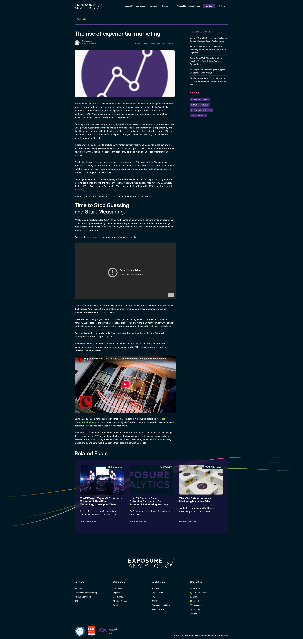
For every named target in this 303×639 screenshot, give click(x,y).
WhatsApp (197, 588)
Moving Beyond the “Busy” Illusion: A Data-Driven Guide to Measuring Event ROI (208, 81)
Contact (209, 6)
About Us (129, 6)
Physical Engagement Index (188, 6)
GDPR (154, 601)
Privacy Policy (158, 609)
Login (223, 6)
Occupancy (118, 597)
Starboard (224, 635)
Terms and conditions (161, 605)
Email (195, 597)
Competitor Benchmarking (86, 592)
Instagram (197, 605)
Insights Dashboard (83, 597)
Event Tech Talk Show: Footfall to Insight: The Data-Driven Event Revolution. (206, 61)
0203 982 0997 (200, 592)
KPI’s (77, 601)
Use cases (140, 6)
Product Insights (201, 110)
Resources (167, 6)
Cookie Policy (157, 592)
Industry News (199, 105)
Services (153, 6)
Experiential (118, 592)
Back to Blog (82, 19)
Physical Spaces (120, 601)
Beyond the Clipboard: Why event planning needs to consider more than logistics (208, 49)
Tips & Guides (198, 115)
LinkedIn (196, 601)
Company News (167, 44)
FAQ (153, 597)
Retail (115, 605)
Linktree (196, 609)
